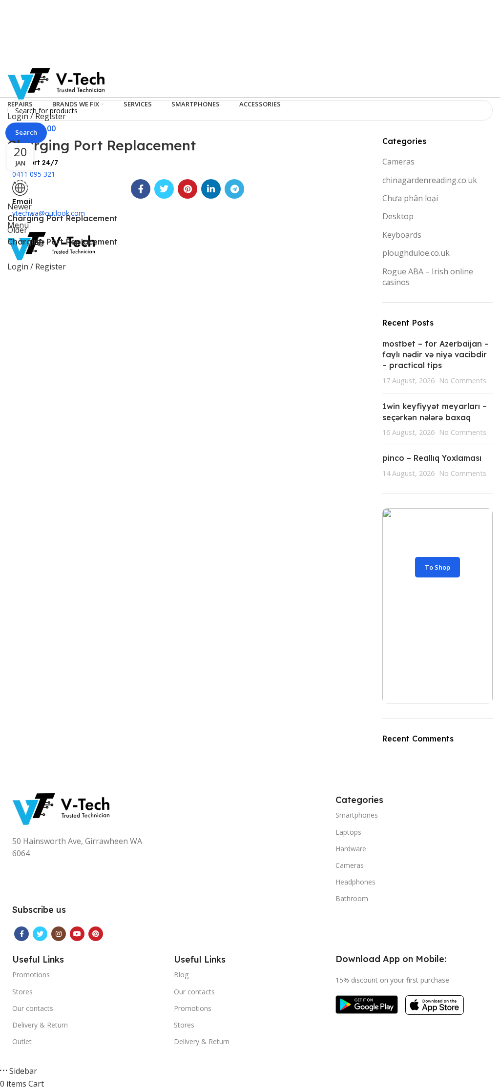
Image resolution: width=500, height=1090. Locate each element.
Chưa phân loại (410, 198)
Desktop (398, 216)
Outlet (22, 1041)
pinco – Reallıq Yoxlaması (431, 458)
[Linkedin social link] (211, 189)
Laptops (348, 832)
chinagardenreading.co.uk (429, 180)
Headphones (355, 881)
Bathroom (351, 898)
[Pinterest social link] (187, 189)
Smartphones (356, 815)
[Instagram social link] (58, 933)
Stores (22, 991)
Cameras (398, 161)
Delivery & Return (40, 1024)
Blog (181, 974)
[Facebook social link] (140, 189)
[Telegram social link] (234, 189)
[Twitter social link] (164, 189)
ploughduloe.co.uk (416, 252)
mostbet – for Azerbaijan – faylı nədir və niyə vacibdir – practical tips (435, 354)
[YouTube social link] (77, 933)
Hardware (350, 848)
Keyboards (401, 234)
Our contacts (32, 1008)
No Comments (462, 380)
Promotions (31, 974)
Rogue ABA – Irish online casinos (427, 277)
